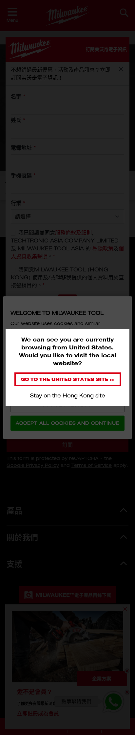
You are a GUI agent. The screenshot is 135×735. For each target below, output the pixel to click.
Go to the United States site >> (67, 379)
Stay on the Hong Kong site (67, 395)
